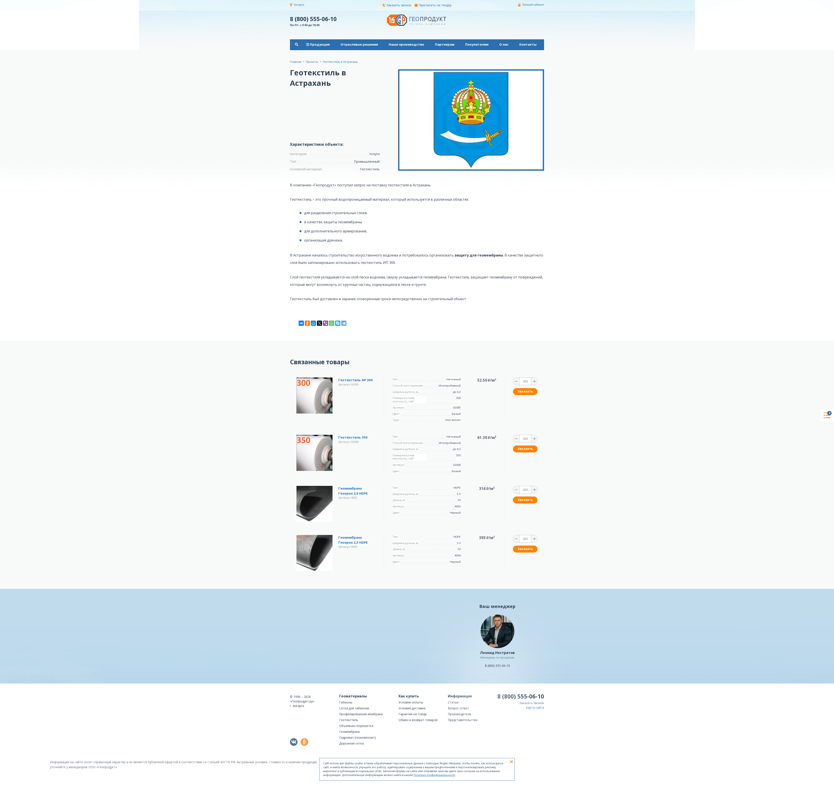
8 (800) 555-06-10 (313, 19)
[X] (319, 323)
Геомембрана (349, 732)
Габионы (345, 702)
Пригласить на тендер (435, 5)
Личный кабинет (533, 5)
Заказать (525, 391)
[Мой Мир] (313, 323)
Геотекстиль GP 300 (355, 380)
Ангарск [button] (299, 5)
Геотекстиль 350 (352, 437)
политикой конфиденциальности (522, 803)
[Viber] (325, 323)
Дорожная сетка (351, 743)
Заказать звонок (399, 5)
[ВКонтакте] (301, 323)
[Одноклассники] (307, 323)
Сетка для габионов (354, 708)
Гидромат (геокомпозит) (357, 737)
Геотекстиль (348, 720)
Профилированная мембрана (361, 714)
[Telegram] (343, 323)
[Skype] (337, 323)
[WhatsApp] (331, 323)
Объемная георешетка (356, 726)
